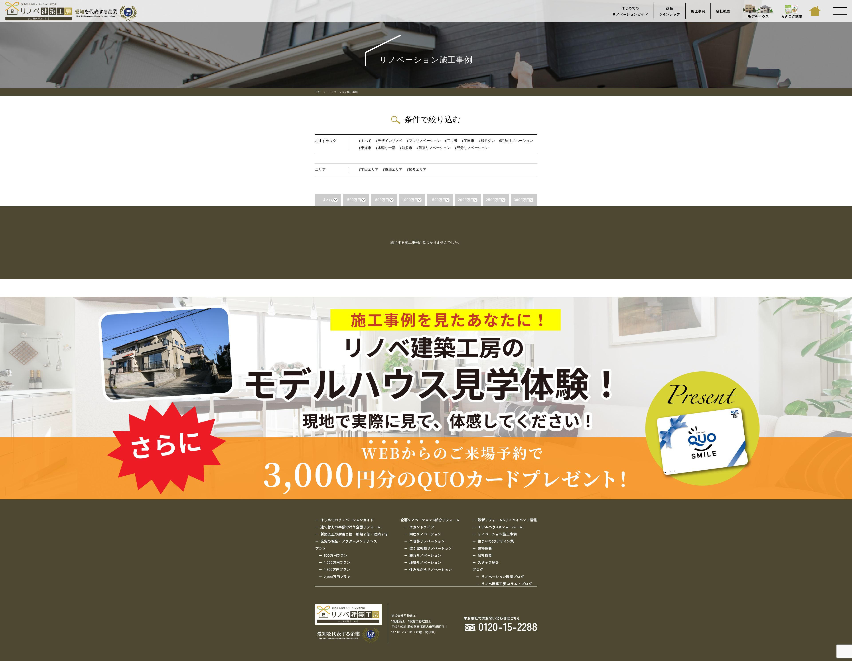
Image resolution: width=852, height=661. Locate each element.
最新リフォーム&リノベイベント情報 (507, 519)
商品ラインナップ (669, 11)
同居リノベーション (425, 534)
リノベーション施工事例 (497, 534)
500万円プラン (335, 555)
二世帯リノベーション (427, 541)
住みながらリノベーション (430, 569)
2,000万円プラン (337, 576)
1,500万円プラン (337, 569)
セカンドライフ (421, 527)
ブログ (477, 569)
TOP (317, 92)
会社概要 (723, 11)
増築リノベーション (425, 562)
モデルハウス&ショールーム (500, 527)
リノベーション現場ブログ (502, 576)
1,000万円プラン (337, 562)
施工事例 (698, 11)
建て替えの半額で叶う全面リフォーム (350, 527)
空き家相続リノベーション (430, 548)
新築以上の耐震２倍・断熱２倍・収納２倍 (354, 534)
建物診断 (485, 548)
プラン (320, 548)
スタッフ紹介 (488, 562)
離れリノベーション (425, 555)
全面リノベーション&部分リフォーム (430, 519)
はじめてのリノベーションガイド (630, 11)
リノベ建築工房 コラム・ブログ (506, 583)
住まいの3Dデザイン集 (496, 541)
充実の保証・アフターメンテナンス (348, 541)
